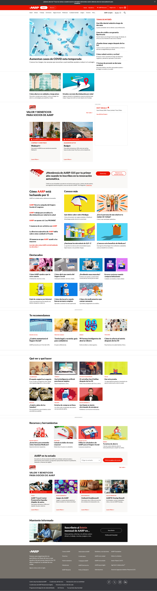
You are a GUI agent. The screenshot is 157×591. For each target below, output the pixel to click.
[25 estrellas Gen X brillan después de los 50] (91, 368)
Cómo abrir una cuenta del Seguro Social (64, 275)
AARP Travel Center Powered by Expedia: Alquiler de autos (39, 500)
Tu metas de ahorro (110, 444)
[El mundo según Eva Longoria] (40, 368)
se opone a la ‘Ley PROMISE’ (42, 220)
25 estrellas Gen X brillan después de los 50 (89, 380)
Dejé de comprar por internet (40, 299)
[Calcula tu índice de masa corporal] (65, 432)
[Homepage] (34, 7)
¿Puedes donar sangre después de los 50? (110, 44)
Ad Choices (61, 588)
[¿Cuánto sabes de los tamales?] (40, 394)
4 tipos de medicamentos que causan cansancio (90, 300)
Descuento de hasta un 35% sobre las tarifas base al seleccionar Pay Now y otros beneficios (77, 149)
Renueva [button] (52, 7)
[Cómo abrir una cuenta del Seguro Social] (66, 264)
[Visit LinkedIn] (125, 582)
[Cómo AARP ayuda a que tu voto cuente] (40, 264)
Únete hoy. (89, 185)
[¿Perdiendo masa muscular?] (91, 264)
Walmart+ (35, 146)
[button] (124, 12)
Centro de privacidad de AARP (38, 581)
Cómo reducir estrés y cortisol (107, 54)
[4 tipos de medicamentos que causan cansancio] (91, 289)
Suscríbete (111, 530)
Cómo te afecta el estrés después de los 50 (115, 339)
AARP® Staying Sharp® (115, 498)
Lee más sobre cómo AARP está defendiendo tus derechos (43, 246)
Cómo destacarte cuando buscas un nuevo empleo (64, 300)
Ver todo (89, 112)
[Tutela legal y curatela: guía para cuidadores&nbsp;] (66, 325)
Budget (67, 146)
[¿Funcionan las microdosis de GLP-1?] (79, 232)
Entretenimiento (61, 495)
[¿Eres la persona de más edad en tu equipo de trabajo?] (112, 203)
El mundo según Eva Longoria (40, 379)
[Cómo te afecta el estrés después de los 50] (116, 325)
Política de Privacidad (111, 535)
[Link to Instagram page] (120, 582)
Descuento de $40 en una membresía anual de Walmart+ (44, 149)
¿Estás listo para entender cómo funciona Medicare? (39, 444)
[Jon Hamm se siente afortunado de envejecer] (91, 394)
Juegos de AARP (62, 498)
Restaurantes (85, 495)
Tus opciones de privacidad (74, 588)
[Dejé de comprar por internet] (40, 289)
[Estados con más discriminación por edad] (78, 82)
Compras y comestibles (39, 143)
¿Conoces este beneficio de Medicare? (111, 243)
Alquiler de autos (70, 143)
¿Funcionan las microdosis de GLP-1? (77, 243)
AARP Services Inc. (83, 565)
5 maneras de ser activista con (43, 226)
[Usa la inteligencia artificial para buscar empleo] (66, 368)
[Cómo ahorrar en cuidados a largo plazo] (45, 82)
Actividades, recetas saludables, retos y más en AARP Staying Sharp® (115, 501)
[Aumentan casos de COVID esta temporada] (62, 37)
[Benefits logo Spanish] (33, 109)
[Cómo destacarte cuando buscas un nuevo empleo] (66, 289)
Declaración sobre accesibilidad (75, 581)
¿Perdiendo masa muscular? (89, 274)
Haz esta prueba (111, 379)
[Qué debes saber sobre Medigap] (79, 203)
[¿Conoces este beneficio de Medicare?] (112, 232)
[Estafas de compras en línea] (66, 394)
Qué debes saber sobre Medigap (76, 215)
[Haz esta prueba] (116, 368)
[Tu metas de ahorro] (115, 433)
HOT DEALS (102, 108)
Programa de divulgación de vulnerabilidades (42, 588)
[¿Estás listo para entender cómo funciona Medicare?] (40, 432)
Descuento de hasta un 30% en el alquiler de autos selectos (40, 505)
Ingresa (121, 7)
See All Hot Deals (102, 114)
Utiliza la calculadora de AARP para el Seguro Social (88, 444)
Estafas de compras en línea (65, 405)
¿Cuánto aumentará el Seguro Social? (38, 339)
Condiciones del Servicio (56, 581)
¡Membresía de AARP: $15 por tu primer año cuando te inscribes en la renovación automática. (69, 175)
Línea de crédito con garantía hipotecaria (107, 33)
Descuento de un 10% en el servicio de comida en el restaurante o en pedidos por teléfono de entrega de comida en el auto (91, 501)
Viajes (33, 495)
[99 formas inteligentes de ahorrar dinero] (91, 325)
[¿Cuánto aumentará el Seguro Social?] (40, 325)
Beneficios (91, 7)
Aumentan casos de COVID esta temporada (55, 58)
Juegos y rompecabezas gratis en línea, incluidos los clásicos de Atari (66, 501)
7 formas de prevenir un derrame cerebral (108, 64)
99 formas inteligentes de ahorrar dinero (90, 339)
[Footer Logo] (42, 551)
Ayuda (85, 7)
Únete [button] (43, 7)
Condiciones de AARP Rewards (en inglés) (41, 584)
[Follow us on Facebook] (109, 582)
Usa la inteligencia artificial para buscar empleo (64, 380)
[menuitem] (30, 13)
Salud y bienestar (111, 495)
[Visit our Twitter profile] (115, 582)
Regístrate (113, 7)
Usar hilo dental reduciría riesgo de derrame (109, 24)
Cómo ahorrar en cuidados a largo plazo (44, 94)
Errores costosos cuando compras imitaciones (114, 275)
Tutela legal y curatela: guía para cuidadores (65, 339)
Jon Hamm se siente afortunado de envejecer (89, 406)
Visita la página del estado (113, 460)
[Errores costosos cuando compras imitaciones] (116, 264)
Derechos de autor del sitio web (64, 584)
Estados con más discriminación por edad (78, 94)
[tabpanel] (116, 12)
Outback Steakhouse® (90, 498)
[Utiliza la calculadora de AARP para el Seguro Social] (89, 432)
